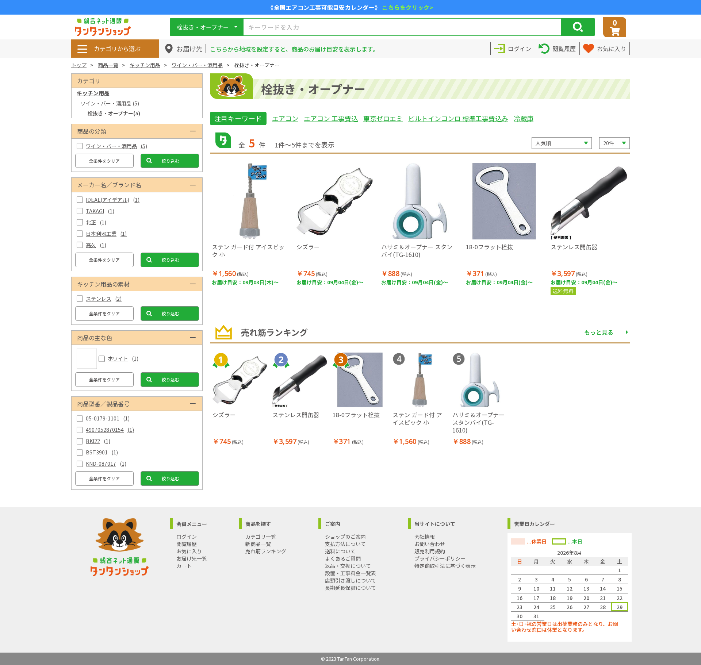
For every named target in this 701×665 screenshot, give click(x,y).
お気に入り (189, 551)
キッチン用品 (145, 65)
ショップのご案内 (345, 536)
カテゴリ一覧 (260, 536)
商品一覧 (108, 65)
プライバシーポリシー (440, 558)
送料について (340, 551)
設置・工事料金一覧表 (350, 573)
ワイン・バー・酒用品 (197, 65)
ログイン (186, 536)
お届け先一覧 (191, 558)
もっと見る (598, 332)
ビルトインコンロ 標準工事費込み (458, 118)
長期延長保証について (350, 587)
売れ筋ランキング (265, 551)
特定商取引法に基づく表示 (445, 565)
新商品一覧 (258, 543)
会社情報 (424, 536)
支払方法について (345, 543)
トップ (79, 65)
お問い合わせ (429, 543)
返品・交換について (348, 565)
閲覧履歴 (186, 543)
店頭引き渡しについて (350, 580)
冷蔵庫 (523, 118)
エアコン (285, 118)
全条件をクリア (104, 161)
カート (184, 565)
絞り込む (170, 161)
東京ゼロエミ (383, 118)
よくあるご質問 (343, 558)
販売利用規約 (429, 551)
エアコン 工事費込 (331, 118)
